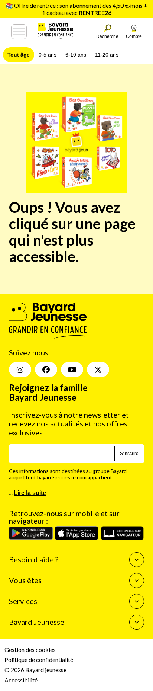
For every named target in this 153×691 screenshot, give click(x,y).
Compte (134, 36)
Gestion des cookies (30, 649)
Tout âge (18, 55)
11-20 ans (106, 55)
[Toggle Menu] (19, 31)
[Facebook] (46, 369)
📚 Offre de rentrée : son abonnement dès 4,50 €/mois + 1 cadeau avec (76, 9)
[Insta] (20, 369)
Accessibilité (21, 680)
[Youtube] (72, 369)
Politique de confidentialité (38, 659)
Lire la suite (30, 493)
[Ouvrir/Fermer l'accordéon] (136, 559)
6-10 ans (75, 55)
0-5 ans (47, 55)
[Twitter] (98, 369)
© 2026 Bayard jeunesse (35, 669)
